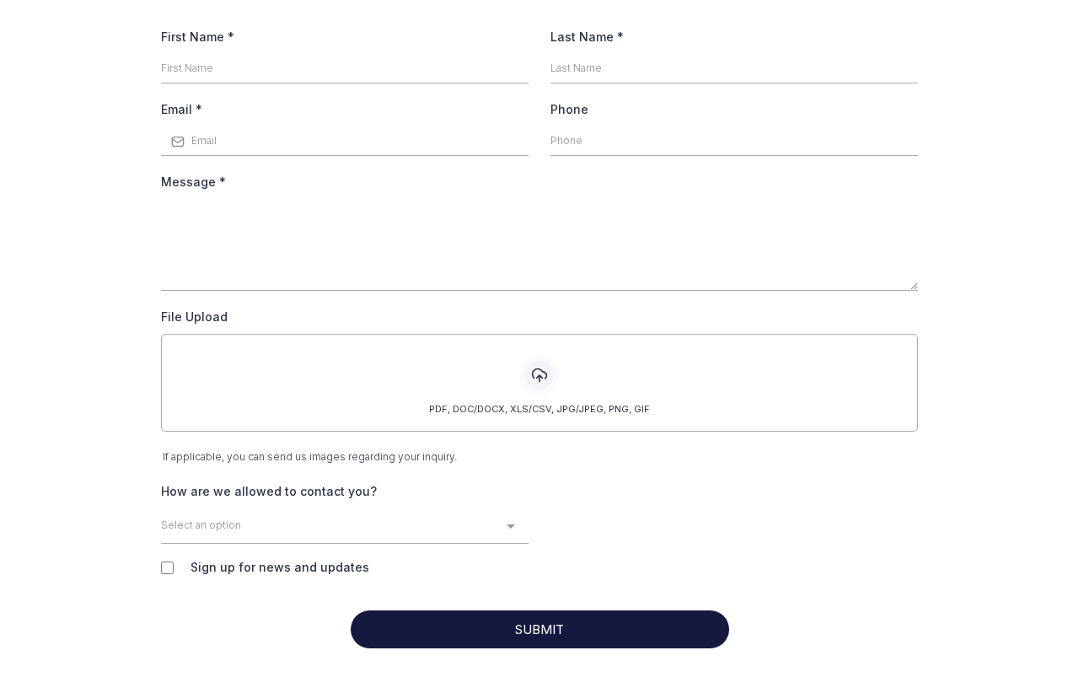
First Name (197, 37)
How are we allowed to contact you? (269, 491)
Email (181, 109)
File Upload (194, 316)
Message (193, 182)
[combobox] (345, 526)
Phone (569, 109)
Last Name (587, 37)
